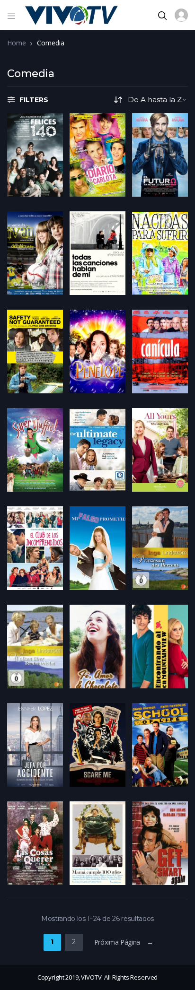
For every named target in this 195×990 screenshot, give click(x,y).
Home (16, 42)
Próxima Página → (123, 942)
